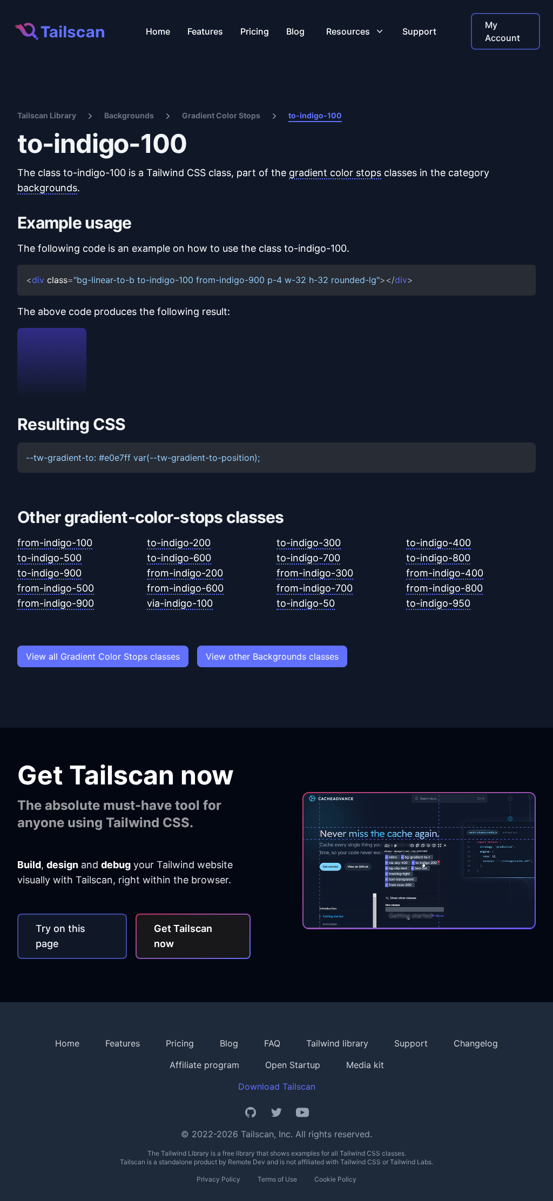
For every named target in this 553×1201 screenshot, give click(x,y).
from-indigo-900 (55, 603)
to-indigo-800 (438, 557)
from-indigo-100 (54, 542)
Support (419, 31)
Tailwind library (337, 1043)
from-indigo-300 (314, 573)
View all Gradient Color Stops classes (103, 656)
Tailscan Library (46, 115)
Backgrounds (129, 115)
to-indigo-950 (438, 603)
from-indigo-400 (444, 573)
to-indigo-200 (179, 542)
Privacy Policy (218, 1179)
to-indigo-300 (308, 542)
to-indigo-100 (315, 115)
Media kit (365, 1064)
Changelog (476, 1043)
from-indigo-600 (185, 588)
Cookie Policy (335, 1179)
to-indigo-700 (308, 557)
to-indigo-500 (49, 557)
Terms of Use (277, 1179)
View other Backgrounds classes (272, 656)
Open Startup (292, 1064)
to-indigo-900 (49, 573)
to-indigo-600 (179, 557)
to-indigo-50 (305, 603)
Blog (295, 31)
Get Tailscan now (183, 936)
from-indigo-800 (444, 588)
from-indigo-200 (185, 573)
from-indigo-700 (314, 588)
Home (158, 31)
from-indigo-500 (55, 588)
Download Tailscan (276, 1086)
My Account (502, 31)
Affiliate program (204, 1064)
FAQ (272, 1043)
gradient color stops (335, 172)
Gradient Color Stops (221, 115)
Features (205, 31)
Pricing (254, 31)
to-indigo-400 (438, 542)
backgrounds (47, 187)
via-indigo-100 (180, 603)
